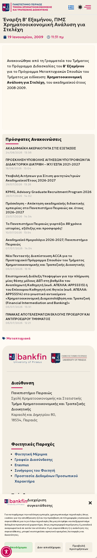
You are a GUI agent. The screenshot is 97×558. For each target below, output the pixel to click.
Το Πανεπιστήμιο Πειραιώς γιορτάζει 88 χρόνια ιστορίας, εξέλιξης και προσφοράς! (44, 226)
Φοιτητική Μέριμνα (31, 454)
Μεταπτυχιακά (18, 338)
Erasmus (22, 465)
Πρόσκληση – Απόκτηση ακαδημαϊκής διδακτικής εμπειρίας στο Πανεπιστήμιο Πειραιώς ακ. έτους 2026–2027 (45, 207)
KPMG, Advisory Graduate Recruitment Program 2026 (48, 192)
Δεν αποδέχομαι (48, 547)
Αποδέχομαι (18, 547)
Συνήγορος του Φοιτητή (35, 470)
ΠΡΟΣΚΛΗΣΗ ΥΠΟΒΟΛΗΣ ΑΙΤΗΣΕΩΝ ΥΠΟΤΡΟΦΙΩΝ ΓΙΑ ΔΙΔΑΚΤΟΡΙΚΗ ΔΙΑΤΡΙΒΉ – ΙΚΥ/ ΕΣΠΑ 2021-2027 (48, 162)
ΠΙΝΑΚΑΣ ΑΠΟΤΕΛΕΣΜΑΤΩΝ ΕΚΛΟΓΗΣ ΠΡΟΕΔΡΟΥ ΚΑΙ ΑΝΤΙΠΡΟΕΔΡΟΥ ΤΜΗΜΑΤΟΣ (48, 316)
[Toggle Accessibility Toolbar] (6, 552)
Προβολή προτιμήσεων (78, 547)
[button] (90, 503)
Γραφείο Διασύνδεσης (34, 459)
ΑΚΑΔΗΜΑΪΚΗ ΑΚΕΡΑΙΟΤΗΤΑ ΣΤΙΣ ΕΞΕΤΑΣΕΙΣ (41, 148)
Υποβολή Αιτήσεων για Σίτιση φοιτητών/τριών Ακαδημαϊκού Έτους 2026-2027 (43, 178)
